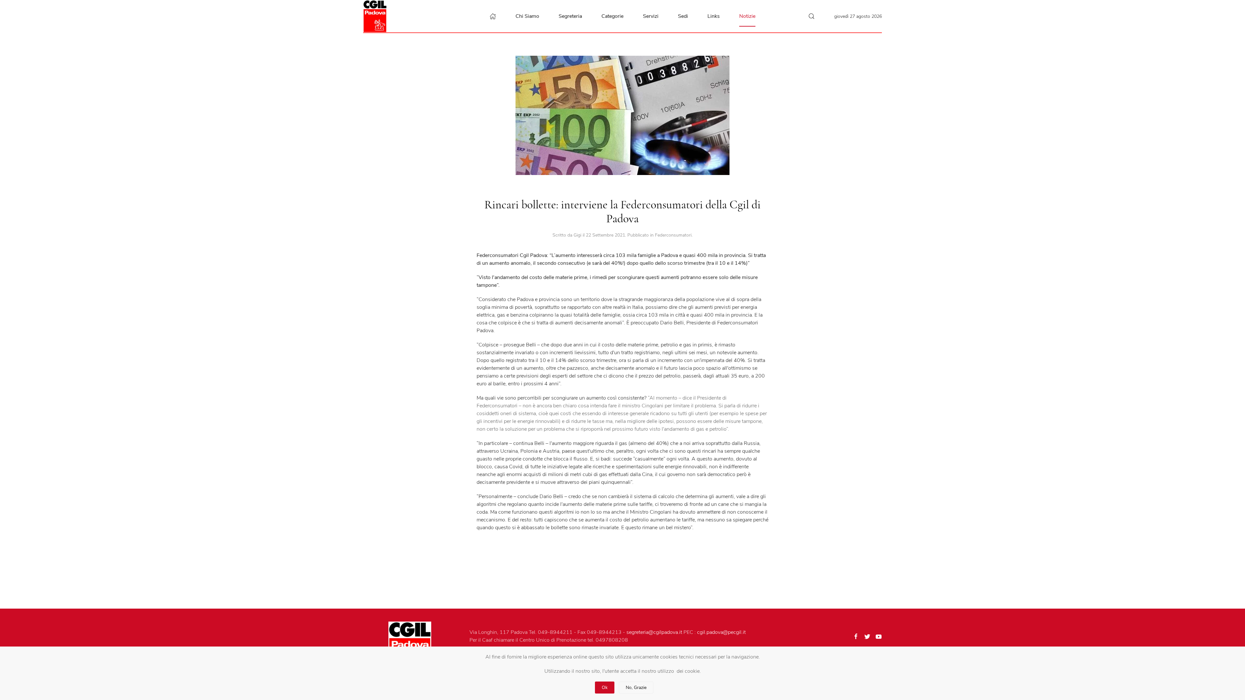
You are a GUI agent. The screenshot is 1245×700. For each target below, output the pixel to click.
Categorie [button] (612, 16)
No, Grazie (636, 687)
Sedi (683, 16)
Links (713, 16)
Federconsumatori (673, 235)
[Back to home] (376, 16)
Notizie (747, 16)
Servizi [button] (650, 16)
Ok (605, 687)
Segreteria (570, 16)
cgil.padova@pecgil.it (721, 632)
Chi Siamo (527, 16)
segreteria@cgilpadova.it (654, 632)
